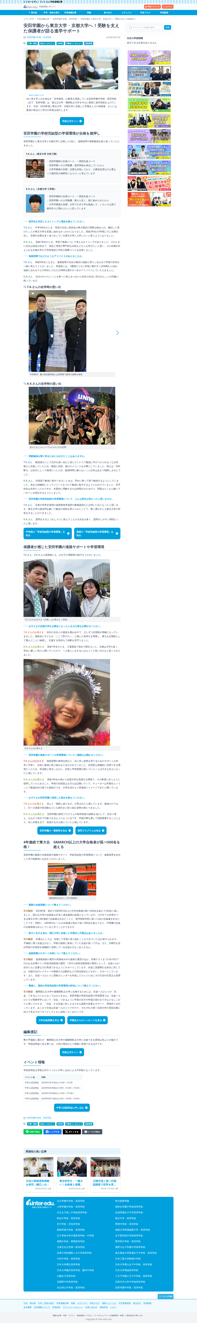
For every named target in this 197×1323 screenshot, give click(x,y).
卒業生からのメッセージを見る (86, 1020)
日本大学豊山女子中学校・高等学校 (133, 1264)
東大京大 (108, 12)
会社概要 (28, 1307)
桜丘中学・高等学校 (125, 1218)
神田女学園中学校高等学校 (129, 1206)
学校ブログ (145, 12)
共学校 (60, 43)
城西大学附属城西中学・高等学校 (132, 1229)
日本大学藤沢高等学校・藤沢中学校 (75, 1270)
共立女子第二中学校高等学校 (72, 1212)
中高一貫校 (32, 43)
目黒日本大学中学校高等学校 (130, 1281)
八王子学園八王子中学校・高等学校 (133, 1276)
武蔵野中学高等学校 (67, 1281)
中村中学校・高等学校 (68, 1258)
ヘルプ (113, 1307)
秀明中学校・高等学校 (126, 1224)
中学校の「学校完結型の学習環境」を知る (45, 533)
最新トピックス (109, 1303)
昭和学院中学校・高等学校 (71, 1229)
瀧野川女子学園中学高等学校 (130, 1247)
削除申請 (104, 1307)
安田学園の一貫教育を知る (53, 830)
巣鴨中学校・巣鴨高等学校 (71, 1241)
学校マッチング (154, 6)
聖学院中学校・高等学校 (128, 1241)
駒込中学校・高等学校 (68, 1218)
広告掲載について (42, 1307)
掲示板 (34, 12)
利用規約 (56, 1307)
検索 (168, 27)
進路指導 (88, 43)
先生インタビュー (47, 43)
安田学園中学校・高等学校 (39, 37)
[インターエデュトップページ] (40, 1203)
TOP (25, 1303)
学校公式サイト (70, 121)
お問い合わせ (91, 1307)
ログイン (168, 6)
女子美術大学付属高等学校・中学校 (75, 1235)
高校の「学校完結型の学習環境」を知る (94, 533)
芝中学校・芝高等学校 (68, 1224)
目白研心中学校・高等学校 (71, 1287)
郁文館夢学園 (122, 1200)
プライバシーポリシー (73, 1307)
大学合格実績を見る (49, 1020)
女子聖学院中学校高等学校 (129, 1235)
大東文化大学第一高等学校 (71, 1247)
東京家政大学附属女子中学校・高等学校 (136, 1252)
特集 (89, 12)
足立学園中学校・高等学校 (71, 1200)
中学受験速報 (125, 1303)
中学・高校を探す (52, 12)
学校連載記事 (70, 12)
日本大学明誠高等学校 (126, 1270)
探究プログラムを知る (89, 830)
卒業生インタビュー (74, 43)
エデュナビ (127, 12)
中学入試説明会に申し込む (70, 1107)
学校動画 (164, 12)
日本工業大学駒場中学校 (128, 1258)
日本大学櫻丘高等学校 (68, 1264)
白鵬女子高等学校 (66, 1276)
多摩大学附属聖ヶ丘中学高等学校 (74, 1252)
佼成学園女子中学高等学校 (129, 1212)
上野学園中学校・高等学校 (71, 1206)
